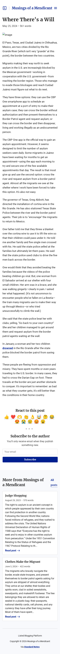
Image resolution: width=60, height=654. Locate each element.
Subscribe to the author (30, 436)
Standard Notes (32, 647)
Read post (10, 550)
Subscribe (30, 459)
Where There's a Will (28, 19)
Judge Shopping (16, 495)
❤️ (13, 417)
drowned (7, 348)
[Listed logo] (4, 8)
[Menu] (55, 8)
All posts (54, 482)
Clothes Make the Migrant (22, 561)
